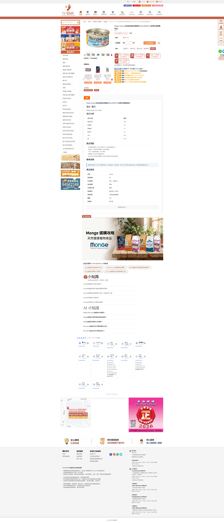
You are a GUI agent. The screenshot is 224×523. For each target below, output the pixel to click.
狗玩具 (65, 105)
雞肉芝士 (126, 48)
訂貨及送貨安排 (95, 456)
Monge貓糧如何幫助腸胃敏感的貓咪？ (139, 267)
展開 (131, 33)
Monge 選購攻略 (118, 33)
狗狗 (89, 21)
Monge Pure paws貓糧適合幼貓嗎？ (116, 267)
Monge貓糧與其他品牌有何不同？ (94, 267)
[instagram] (114, 455)
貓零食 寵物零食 (68, 77)
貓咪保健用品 (67, 84)
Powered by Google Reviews (112, 394)
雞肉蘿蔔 (146, 48)
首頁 (84, 21)
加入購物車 (149, 43)
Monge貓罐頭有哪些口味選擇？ (93, 271)
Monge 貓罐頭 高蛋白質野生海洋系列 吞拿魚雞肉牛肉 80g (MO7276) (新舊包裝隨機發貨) (88, 77)
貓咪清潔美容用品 (68, 113)
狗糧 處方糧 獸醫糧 (69, 95)
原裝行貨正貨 (88, 90)
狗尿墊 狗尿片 (67, 98)
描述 (87, 97)
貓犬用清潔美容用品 (69, 141)
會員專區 (79, 456)
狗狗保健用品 (67, 109)
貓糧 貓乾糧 (66, 66)
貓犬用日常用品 (67, 138)
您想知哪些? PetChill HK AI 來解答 (95, 263)
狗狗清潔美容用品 (68, 130)
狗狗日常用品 (67, 127)
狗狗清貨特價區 (67, 134)
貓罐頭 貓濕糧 (67, 70)
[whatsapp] (117, 455)
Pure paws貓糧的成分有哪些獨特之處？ (116, 271)
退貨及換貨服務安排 (96, 458)
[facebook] (110, 455)
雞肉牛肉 (132, 48)
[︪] (158, 43)
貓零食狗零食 (67, 120)
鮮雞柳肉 (152, 48)
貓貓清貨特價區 (67, 116)
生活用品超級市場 (68, 148)
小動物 (65, 152)
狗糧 (64, 87)
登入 (128, 1)
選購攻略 (86, 216)
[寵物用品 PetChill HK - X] (121, 455)
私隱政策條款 (94, 461)
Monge (106, 21)
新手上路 (79, 458)
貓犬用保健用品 (67, 145)
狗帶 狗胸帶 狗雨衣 (69, 123)
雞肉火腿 (139, 48)
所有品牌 (65, 55)
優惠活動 (65, 59)
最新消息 (79, 454)
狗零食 (65, 102)
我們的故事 (66, 456)
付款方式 (92, 454)
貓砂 (64, 62)
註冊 (134, 1)
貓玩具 (65, 80)
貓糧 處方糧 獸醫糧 (69, 73)
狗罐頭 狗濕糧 (67, 91)
